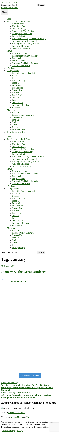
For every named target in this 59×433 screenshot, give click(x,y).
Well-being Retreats (20, 46)
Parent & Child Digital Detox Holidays (29, 38)
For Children (17, 88)
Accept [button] (20, 431)
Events (15, 127)
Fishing (15, 83)
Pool (14, 100)
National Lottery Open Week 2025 (16, 392)
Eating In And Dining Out (23, 73)
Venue (9, 51)
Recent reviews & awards (23, 115)
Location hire (18, 58)
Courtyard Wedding (9, 382)
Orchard (15, 97)
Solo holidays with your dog (24, 41)
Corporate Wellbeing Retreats (25, 63)
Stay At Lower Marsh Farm (18, 21)
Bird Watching (18, 80)
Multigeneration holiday (22, 33)
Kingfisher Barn (19, 26)
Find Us (15, 120)
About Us (11, 110)
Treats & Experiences (21, 48)
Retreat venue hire (20, 53)
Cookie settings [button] (8, 431)
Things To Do (13, 70)
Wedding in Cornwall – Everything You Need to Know (25, 385)
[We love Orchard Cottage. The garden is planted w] (29, 311)
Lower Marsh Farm (9, 7)
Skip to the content (9, 2)
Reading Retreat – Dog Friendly (26, 43)
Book (9, 19)
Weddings (11, 68)
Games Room (18, 90)
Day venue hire (18, 61)
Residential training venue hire (25, 56)
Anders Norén (16, 417)
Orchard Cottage (19, 28)
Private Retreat (18, 36)
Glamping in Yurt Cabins (23, 31)
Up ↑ (28, 417)
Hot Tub (15, 93)
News (14, 125)
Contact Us (17, 117)
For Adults (16, 85)
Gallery (15, 122)
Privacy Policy (18, 129)
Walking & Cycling (20, 105)
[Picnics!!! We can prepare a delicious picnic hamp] (29, 353)
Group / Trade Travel (21, 65)
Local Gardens (18, 95)
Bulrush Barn (18, 24)
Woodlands (17, 107)
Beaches (15, 78)
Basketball (16, 75)
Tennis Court (17, 102)
